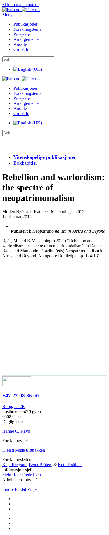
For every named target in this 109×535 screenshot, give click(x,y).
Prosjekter (22, 34)
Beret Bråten (40, 464)
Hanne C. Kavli (16, 431)
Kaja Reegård (14, 464)
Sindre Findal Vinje (19, 489)
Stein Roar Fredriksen (21, 474)
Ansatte (20, 44)
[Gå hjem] (21, 9)
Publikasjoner (25, 24)
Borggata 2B (13, 406)
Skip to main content (20, 4)
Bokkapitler (25, 163)
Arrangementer (26, 39)
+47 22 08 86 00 (20, 396)
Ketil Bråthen (70, 464)
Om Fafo (21, 49)
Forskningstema (27, 29)
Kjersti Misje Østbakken (23, 450)
